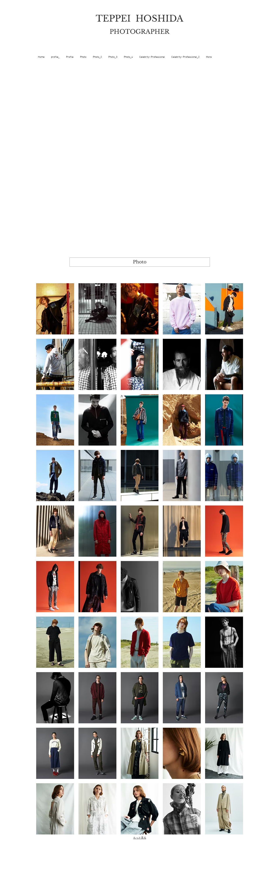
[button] (55, 308)
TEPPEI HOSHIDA (139, 18)
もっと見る (139, 837)
